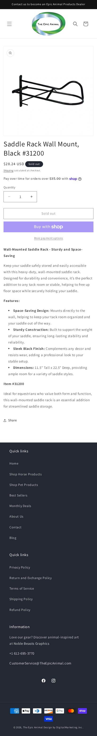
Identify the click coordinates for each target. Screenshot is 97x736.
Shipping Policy (21, 599)
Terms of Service (21, 588)
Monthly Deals (20, 506)
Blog (12, 538)
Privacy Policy (19, 567)
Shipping (8, 170)
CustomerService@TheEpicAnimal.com (40, 663)
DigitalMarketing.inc (69, 727)
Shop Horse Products (25, 474)
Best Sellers (18, 495)
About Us (16, 516)
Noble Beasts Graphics (31, 643)
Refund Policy (19, 610)
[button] (9, 24)
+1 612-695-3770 (21, 653)
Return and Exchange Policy (30, 578)
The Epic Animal (33, 727)
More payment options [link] (48, 238)
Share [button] (12, 420)
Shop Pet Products (23, 485)
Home (13, 463)
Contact (15, 527)
